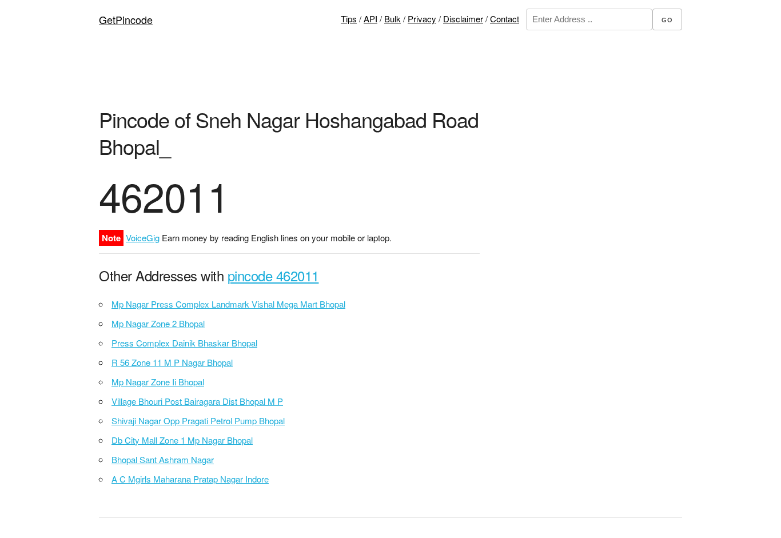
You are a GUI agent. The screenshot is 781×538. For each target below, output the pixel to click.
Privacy (422, 19)
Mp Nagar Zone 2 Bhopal (158, 323)
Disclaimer (463, 19)
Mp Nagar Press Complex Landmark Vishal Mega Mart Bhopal (228, 304)
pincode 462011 (273, 275)
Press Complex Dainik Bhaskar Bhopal (184, 343)
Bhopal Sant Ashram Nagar (162, 459)
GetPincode (126, 19)
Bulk (392, 19)
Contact (504, 19)
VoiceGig (143, 238)
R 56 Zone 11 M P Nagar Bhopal (172, 362)
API (370, 19)
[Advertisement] (390, 77)
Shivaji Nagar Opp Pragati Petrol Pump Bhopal (198, 421)
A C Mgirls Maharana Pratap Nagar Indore (190, 479)
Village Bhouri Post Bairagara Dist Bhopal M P (197, 401)
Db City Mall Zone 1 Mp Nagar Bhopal (182, 440)
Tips (349, 19)
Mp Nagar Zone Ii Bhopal (157, 382)
